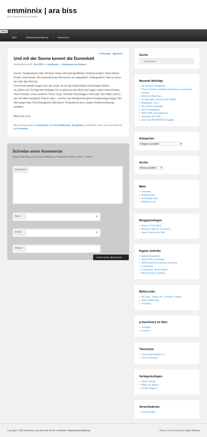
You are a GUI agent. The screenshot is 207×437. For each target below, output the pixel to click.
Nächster (119, 53)
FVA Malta (146, 303)
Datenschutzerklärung (37, 37)
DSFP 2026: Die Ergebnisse (155, 113)
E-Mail (18, 232)
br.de (28, 116)
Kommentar (21, 169)
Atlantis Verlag (148, 381)
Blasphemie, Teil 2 (150, 103)
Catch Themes (192, 430)
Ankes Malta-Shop (150, 300)
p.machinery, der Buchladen (155, 269)
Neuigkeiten (78, 125)
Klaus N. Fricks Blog (151, 225)
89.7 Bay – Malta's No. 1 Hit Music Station (161, 297)
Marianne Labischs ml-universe (156, 229)
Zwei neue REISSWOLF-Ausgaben (158, 120)
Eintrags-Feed (148, 195)
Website (18, 248)
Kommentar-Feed (150, 198)
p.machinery (147, 266)
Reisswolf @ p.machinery (153, 273)
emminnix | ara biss (42, 10)
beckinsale (53, 64)
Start (14, 37)
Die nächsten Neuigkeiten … (155, 86)
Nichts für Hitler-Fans (151, 96)
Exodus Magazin (149, 388)
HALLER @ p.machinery (153, 259)
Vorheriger (104, 53)
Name (17, 216)
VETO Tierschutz (150, 358)
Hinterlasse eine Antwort (74, 64)
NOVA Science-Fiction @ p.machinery (159, 263)
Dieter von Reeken (150, 385)
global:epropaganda (151, 256)
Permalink (23, 128)
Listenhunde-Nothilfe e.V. (153, 354)
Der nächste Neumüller (152, 106)
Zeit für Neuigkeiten (151, 109)
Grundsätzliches (62, 125)
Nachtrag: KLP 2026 (151, 116)
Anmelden (146, 191)
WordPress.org (148, 202)
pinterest (146, 330)
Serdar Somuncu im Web (153, 232)
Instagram (146, 327)
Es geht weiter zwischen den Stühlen (159, 99)
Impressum (63, 37)
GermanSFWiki (149, 412)
